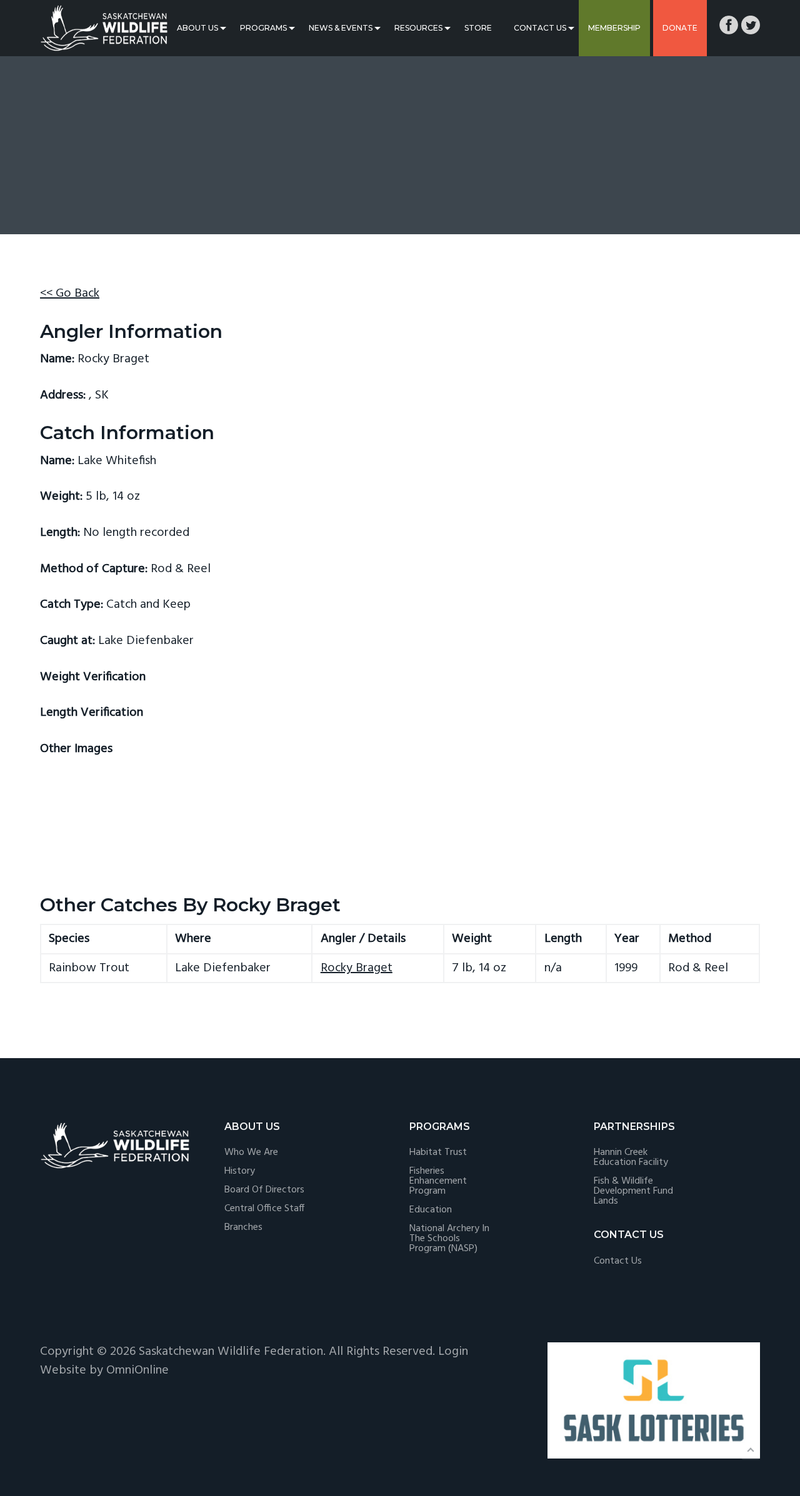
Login (453, 1352)
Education (430, 1210)
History (239, 1171)
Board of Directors (264, 1190)
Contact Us (540, 27)
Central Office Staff (264, 1209)
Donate (680, 27)
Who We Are (251, 1152)
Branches (243, 1227)
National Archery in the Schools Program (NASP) (449, 1239)
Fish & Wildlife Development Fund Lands (633, 1191)
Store (478, 27)
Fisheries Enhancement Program (438, 1181)
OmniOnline (137, 1370)
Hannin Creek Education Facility (631, 1157)
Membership (614, 27)
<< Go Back (69, 294)
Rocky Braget (356, 968)
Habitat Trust (438, 1152)
